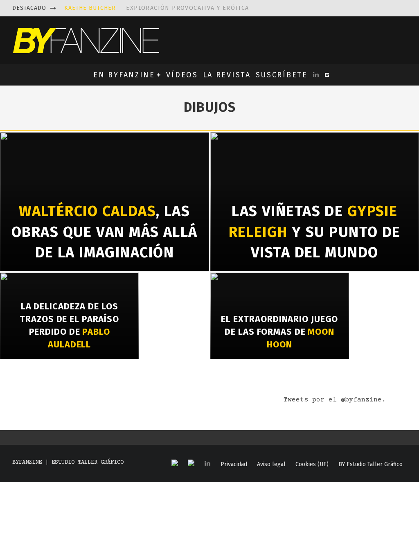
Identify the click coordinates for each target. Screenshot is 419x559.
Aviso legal (271, 464)
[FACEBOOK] (174, 463)
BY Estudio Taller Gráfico (370, 464)
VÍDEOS (182, 74)
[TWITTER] (191, 463)
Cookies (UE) (312, 464)
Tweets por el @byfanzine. (335, 399)
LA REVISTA (227, 74)
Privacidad (234, 464)
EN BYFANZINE (124, 74)
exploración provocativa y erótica (156, 8)
